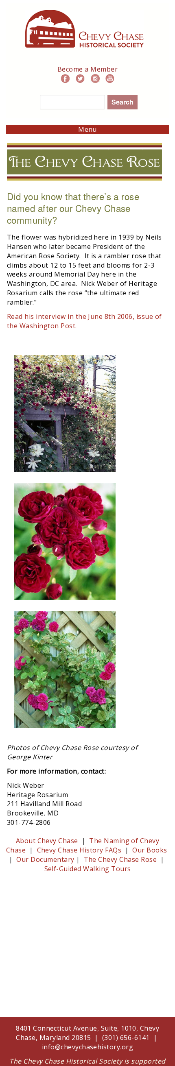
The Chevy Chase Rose (120, 859)
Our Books (149, 850)
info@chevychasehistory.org (87, 1046)
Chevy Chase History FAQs (80, 850)
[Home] (84, 14)
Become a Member (87, 69)
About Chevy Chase (47, 840)
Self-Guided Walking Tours (87, 868)
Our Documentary (45, 859)
